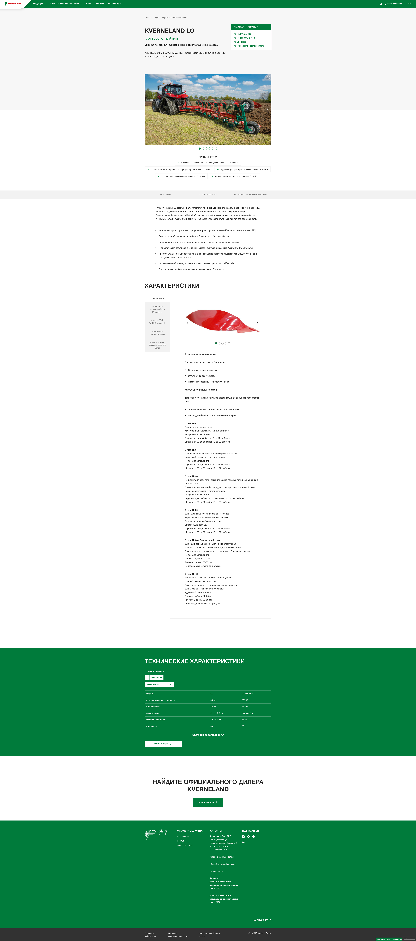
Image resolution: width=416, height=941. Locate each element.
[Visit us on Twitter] (248, 836)
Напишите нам (216, 871)
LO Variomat (156, 677)
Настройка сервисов (409, 938)
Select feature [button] (152, 684)
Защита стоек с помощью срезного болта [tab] (157, 345)
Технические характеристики (250, 194)
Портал (180, 841)
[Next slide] (267, 110)
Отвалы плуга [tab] (157, 298)
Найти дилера (161, 743)
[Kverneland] (12, 4)
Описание (165, 194)
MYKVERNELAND (185, 845)
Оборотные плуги (169, 17)
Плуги (156, 17)
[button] (200, 148)
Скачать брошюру (155, 671)
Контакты (99, 4)
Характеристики (208, 194)
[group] (208, 109)
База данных (183, 836)
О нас (88, 4)
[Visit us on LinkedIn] (243, 841)
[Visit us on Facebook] (243, 836)
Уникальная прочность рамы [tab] (157, 332)
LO (147, 677)
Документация (114, 4)
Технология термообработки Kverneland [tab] (157, 309)
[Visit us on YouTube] (253, 836)
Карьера (214, 878)
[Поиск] (379, 13)
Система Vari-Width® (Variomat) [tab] (157, 321)
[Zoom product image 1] (268, 77)
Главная (148, 17)
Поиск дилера (206, 802)
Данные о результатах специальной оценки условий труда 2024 (224, 898)
